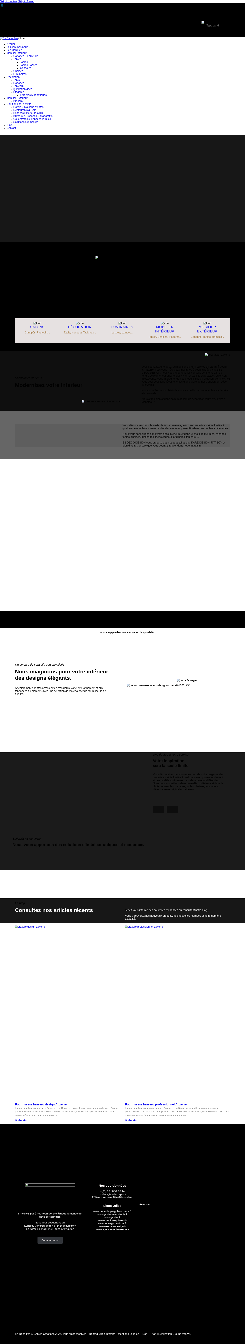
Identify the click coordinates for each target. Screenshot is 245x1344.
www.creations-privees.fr (112, 1220)
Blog (145, 1334)
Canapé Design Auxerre (122, 288)
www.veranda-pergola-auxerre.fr (112, 1211)
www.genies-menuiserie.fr (112, 1214)
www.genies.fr (112, 1217)
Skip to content (9, 1)
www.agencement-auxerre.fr (112, 1229)
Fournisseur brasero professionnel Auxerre (156, 1104)
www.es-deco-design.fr (112, 1226)
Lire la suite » (21, 1120)
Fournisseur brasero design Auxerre (41, 1104)
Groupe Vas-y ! (181, 1334)
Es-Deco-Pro (22, 1334)
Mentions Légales (128, 1334)
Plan (153, 1334)
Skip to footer (26, 1)
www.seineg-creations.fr (112, 1223)
